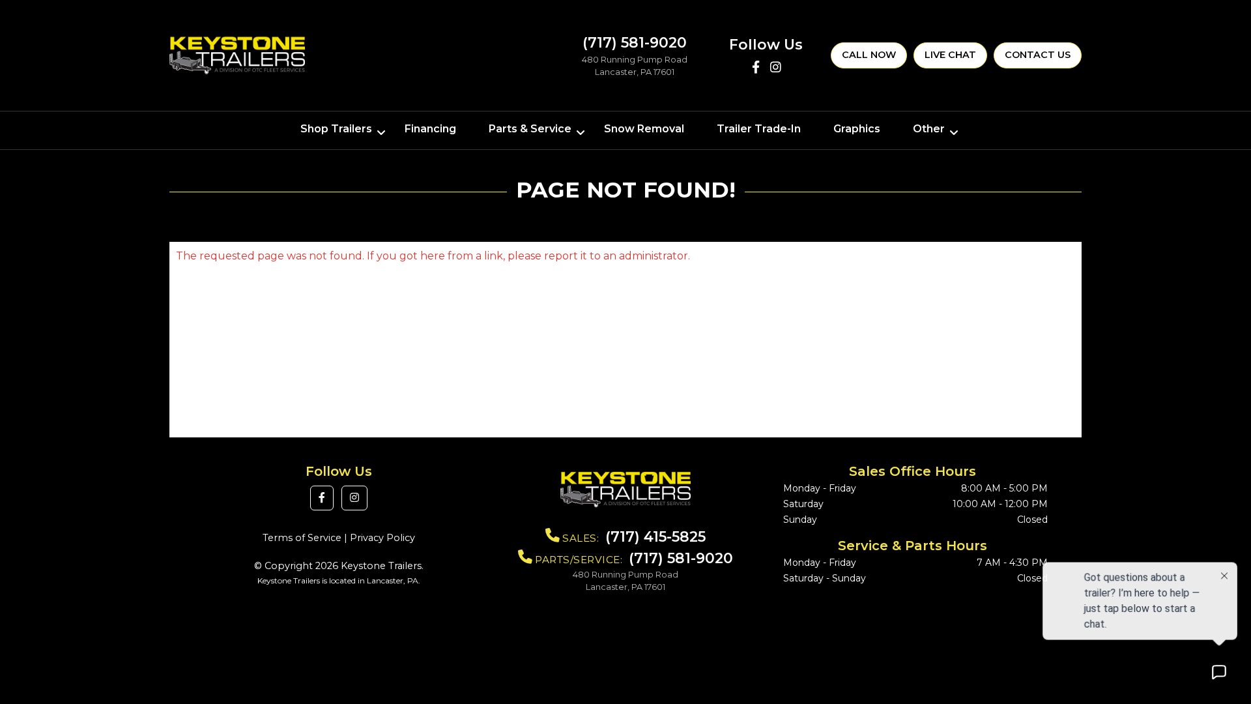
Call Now (869, 55)
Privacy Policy (382, 538)
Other (929, 129)
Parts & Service (530, 129)
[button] (322, 498)
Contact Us (1038, 55)
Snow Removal (644, 129)
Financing (430, 129)
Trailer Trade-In (759, 129)
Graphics (856, 129)
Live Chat (950, 55)
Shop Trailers (336, 129)
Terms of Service (302, 538)
